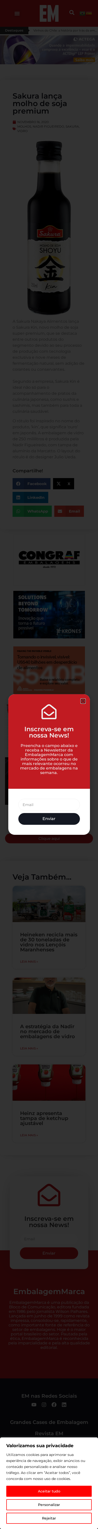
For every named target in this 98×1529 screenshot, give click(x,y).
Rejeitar (49, 1518)
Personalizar (49, 1504)
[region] (49, 1483)
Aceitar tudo (49, 1491)
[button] (83, 701)
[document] (49, 764)
